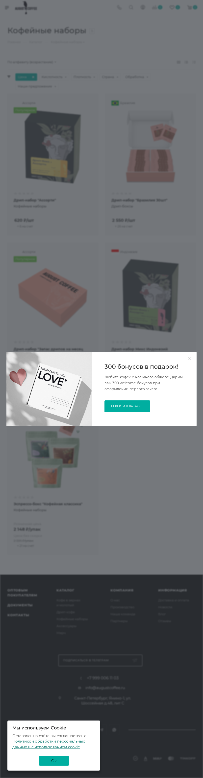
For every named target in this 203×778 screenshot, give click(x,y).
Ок (54, 760)
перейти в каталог (127, 406)
